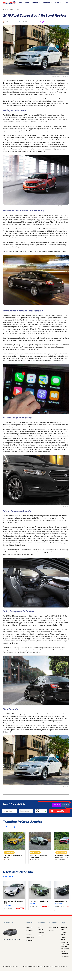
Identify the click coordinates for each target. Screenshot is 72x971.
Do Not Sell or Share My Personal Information (65, 945)
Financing (29, 940)
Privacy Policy (63, 933)
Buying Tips (30, 937)
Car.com (51, 931)
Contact (40, 936)
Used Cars (65, 805)
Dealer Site (41, 932)
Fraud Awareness (64, 952)
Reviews (29, 934)
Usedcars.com (53, 927)
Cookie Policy (63, 938)
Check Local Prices (59, 811)
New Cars (56, 805)
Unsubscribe (65, 956)
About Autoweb (40, 928)
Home (4, 9)
